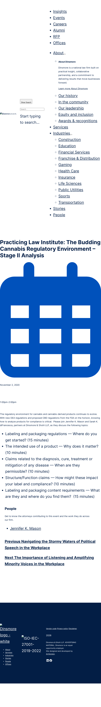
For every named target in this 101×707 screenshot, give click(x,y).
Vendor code (51, 628)
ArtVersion (50, 654)
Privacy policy (62, 628)
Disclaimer (73, 628)
